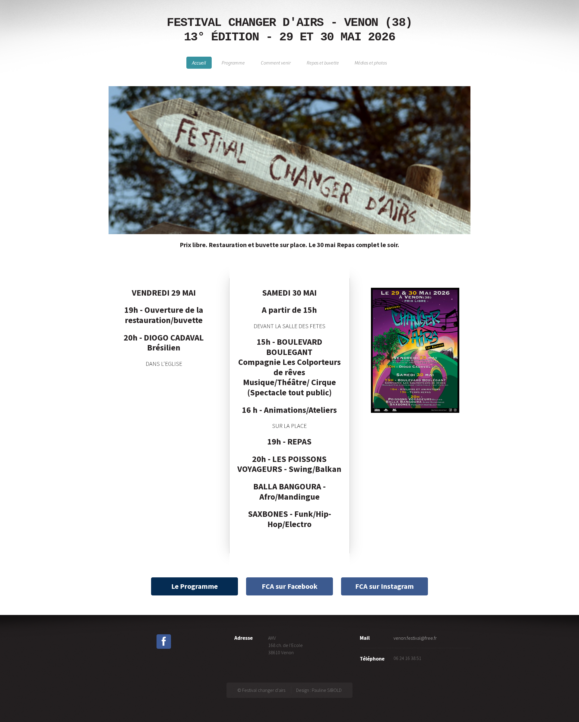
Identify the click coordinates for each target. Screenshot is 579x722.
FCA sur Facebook (290, 586)
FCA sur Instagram (384, 586)
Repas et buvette (323, 63)
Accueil (199, 63)
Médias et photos (371, 63)
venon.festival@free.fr (415, 638)
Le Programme (194, 586)
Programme (233, 63)
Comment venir (276, 63)
